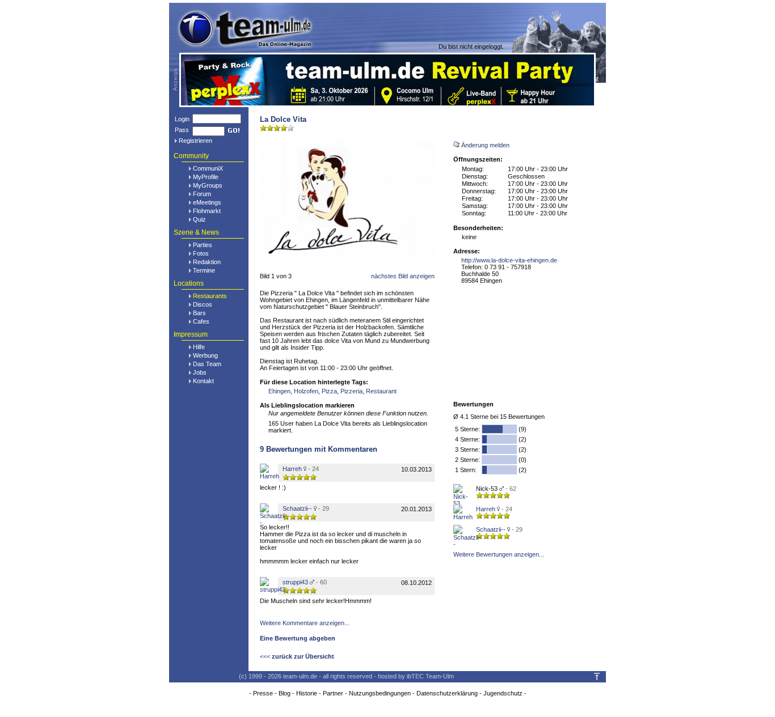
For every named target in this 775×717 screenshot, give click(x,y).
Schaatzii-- (491, 529)
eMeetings (207, 202)
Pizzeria (351, 391)
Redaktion (207, 261)
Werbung (205, 355)
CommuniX (208, 168)
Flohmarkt (207, 210)
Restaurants (210, 295)
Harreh (485, 509)
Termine (204, 270)
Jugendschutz (503, 693)
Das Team (207, 363)
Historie (306, 693)
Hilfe (199, 346)
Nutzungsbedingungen (380, 693)
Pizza (329, 391)
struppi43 (295, 582)
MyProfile (205, 176)
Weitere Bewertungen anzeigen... (498, 554)
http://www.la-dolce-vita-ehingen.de (509, 260)
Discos (202, 304)
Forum (202, 193)
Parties (202, 244)
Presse (263, 693)
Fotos (201, 253)
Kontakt (203, 380)
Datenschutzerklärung (447, 693)
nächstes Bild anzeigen (403, 276)
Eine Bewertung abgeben (297, 638)
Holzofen (306, 391)
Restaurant (381, 391)
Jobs (200, 372)
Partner (333, 693)
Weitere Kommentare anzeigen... (304, 623)
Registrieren (195, 140)
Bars (199, 312)
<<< (297, 656)
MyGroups (207, 185)
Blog (284, 693)
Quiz (199, 219)
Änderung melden (485, 145)
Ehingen (279, 391)
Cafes (201, 321)
